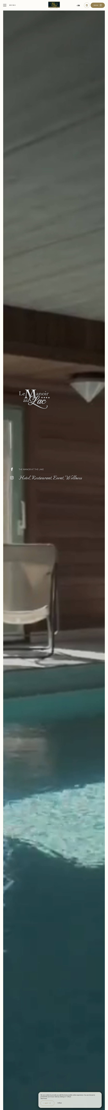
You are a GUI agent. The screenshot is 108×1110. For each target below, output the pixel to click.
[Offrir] (87, 5)
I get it (47, 1103)
